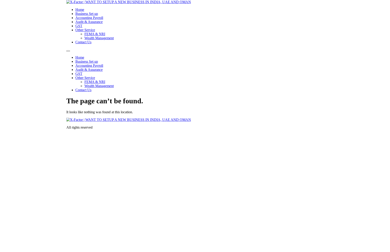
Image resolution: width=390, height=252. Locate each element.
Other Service (85, 30)
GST (78, 26)
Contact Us (83, 42)
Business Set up (86, 14)
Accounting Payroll (89, 18)
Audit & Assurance (89, 22)
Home (79, 10)
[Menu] (68, 51)
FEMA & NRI (94, 34)
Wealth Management (99, 38)
